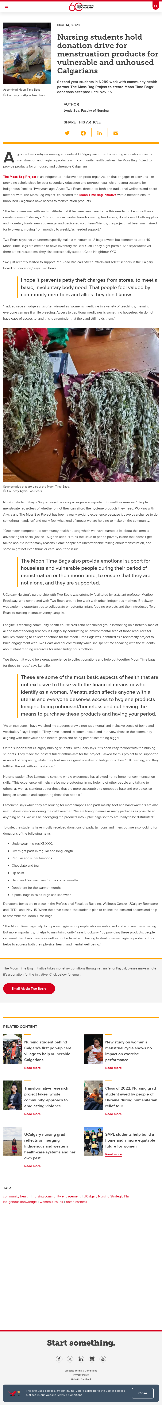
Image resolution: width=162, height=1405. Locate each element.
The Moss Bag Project (19, 176)
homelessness (76, 1201)
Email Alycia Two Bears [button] (29, 988)
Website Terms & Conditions (64, 1395)
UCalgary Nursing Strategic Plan (107, 1196)
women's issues (51, 1201)
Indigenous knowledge (20, 1201)
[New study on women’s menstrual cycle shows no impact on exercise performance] (93, 1049)
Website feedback (81, 1379)
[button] (69, 132)
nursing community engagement (57, 1196)
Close (142, 1393)
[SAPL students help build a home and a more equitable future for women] (93, 1141)
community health (16, 1196)
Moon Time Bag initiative (97, 194)
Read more (32, 1067)
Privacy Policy (81, 1375)
